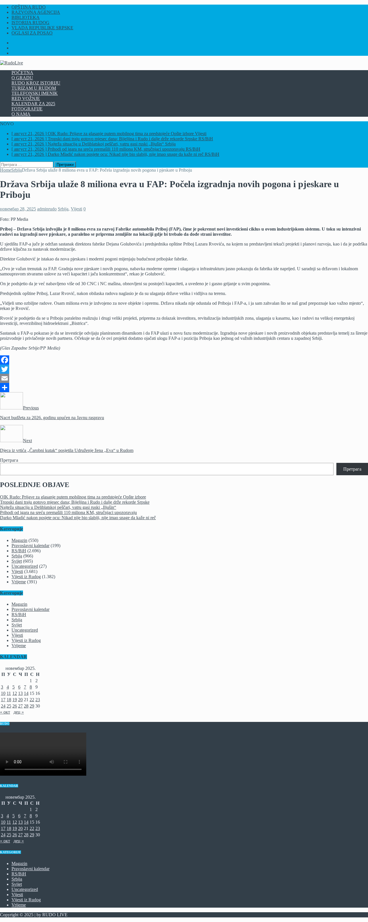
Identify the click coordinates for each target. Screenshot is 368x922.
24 (3, 706)
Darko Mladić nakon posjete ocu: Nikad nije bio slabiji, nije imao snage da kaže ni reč (78, 517)
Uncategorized (25, 566)
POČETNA (22, 72)
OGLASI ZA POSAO (32, 32)
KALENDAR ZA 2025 (33, 103)
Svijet (17, 561)
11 (9, 693)
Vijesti (76, 208)
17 (3, 699)
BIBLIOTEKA (26, 17)
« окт (5, 712)
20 (20, 699)
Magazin (19, 540)
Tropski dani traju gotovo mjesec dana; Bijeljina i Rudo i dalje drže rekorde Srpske (75, 502)
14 (26, 693)
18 (9, 699)
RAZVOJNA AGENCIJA (36, 12)
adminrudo (47, 208)
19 (14, 699)
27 (20, 706)
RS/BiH (19, 550)
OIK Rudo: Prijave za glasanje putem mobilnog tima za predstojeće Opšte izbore (73, 496)
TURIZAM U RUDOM (34, 88)
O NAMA (21, 114)
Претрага (9, 460)
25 (9, 706)
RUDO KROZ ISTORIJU (36, 82)
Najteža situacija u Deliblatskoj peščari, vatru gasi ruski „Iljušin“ (58, 507)
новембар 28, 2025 (18, 208)
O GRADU (22, 77)
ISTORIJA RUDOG (30, 22)
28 (26, 706)
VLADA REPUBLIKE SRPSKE (42, 27)
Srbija (63, 208)
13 (20, 693)
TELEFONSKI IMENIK (35, 93)
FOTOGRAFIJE (27, 108)
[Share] (184, 387)
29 (32, 706)
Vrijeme (19, 581)
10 (3, 693)
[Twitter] (184, 369)
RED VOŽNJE (26, 98)
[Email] (184, 378)
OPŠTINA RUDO (29, 7)
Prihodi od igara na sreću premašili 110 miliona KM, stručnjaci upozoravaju (68, 512)
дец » (19, 712)
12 (14, 693)
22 (32, 699)
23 (37, 699)
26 (14, 706)
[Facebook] (184, 360)
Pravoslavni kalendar (30, 545)
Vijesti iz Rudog (26, 576)
